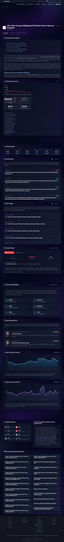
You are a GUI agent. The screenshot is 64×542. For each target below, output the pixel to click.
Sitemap (10, 527)
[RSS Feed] (52, 159)
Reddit (54, 522)
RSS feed (54, 519)
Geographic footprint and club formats (16, 44)
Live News (39, 528)
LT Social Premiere (17, 333)
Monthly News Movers (39, 523)
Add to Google (54, 523)
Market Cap (10, 108)
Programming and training (13, 47)
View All (56, 158)
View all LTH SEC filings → (20, 210)
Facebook (54, 520)
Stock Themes (39, 527)
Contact (10, 520)
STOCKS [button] (37, 4)
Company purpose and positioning (15, 51)
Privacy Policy (24, 522)
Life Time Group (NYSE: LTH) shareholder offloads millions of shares (25, 224)
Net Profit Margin (12, 313)
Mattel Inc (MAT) (47, 437)
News (18, 32)
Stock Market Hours (39, 532)
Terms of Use (24, 519)
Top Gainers (39, 520)
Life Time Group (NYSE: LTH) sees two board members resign (24, 238)
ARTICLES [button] (50, 4)
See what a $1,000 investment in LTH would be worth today (10, 132)
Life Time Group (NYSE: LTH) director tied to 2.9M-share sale (23, 217)
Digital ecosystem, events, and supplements (17, 45)
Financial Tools (39, 530)
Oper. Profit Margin (41, 313)
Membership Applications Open (20, 342)
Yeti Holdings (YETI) (41, 440)
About (10, 519)
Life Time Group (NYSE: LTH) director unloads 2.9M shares (22, 231)
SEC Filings (24, 32)
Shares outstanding (24, 108)
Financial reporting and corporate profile (17, 50)
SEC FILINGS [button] (29, 4)
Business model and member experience (16, 43)
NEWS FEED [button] (20, 4)
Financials (12, 32)
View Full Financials (54, 284)
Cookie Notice (24, 520)
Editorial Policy (10, 522)
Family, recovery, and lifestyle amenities (16, 48)
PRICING (58, 4)
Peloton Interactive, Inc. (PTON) (50, 439)
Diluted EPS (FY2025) (13, 307)
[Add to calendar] (7, 336)
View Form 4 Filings (54, 248)
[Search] (60, 1)
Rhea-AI (10, 525)
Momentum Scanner (39, 525)
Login (39, 1)
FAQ (10, 523)
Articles (39, 519)
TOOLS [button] (44, 4)
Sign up (43, 1)
